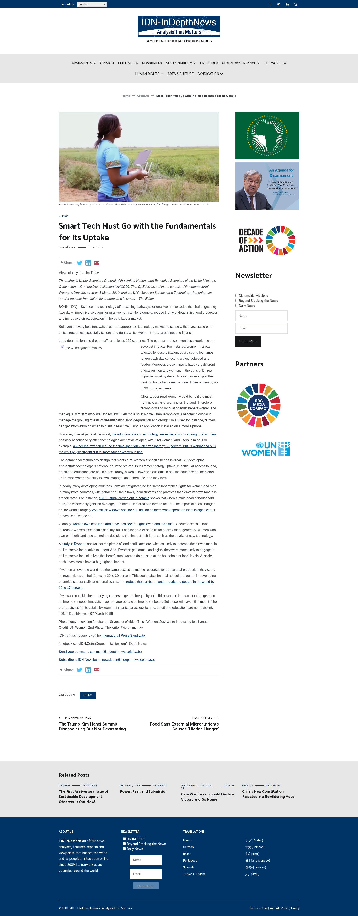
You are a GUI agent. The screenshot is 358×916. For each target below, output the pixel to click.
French (187, 840)
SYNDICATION (208, 74)
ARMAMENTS (82, 63)
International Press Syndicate (123, 635)
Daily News (247, 306)
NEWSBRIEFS (152, 63)
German (188, 847)
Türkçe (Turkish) (194, 874)
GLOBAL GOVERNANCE (239, 63)
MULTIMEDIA (128, 63)
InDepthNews (67, 247)
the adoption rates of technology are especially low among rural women (164, 434)
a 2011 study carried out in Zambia (124, 498)
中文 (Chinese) (255, 847)
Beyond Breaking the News (258, 301)
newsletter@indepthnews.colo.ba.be (129, 660)
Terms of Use (258, 908)
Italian (187, 854)
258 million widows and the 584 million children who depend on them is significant (152, 510)
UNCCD (122, 286)
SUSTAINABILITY (179, 63)
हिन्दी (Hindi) (252, 854)
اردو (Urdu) (252, 874)
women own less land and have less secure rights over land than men (123, 524)
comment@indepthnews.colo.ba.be (116, 651)
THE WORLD (273, 63)
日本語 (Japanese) (257, 860)
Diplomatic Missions (253, 296)
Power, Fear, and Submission (143, 791)
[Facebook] (270, 4)
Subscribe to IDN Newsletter (79, 660)
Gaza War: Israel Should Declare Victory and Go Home (207, 797)
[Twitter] (278, 4)
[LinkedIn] (287, 4)
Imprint (274, 908)
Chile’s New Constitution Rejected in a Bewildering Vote (268, 794)
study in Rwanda (74, 544)
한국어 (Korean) (255, 867)
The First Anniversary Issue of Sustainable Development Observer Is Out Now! (83, 796)
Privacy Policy (290, 908)
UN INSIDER (209, 63)
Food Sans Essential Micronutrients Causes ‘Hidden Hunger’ (184, 724)
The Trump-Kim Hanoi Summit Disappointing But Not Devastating (92, 724)
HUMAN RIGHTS (147, 74)
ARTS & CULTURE (181, 74)
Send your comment (73, 651)
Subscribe (248, 341)
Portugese (190, 860)
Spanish (188, 867)
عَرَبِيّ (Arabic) (254, 840)
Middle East (189, 785)
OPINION (107, 63)
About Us (68, 4)
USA (137, 785)
